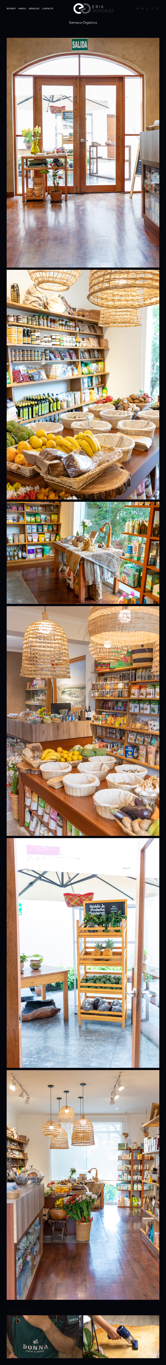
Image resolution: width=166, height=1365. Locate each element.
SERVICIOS (34, 8)
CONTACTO (47, 8)
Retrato (11, 8)
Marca (22, 8)
